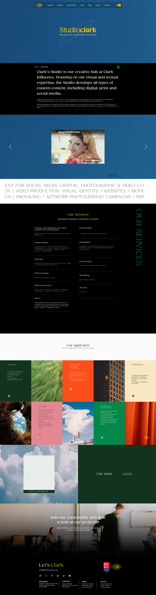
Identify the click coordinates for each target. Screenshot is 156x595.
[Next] (146, 146)
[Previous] (10, 146)
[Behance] (70, 576)
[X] (46, 576)
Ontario (76, 585)
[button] (50, 5)
